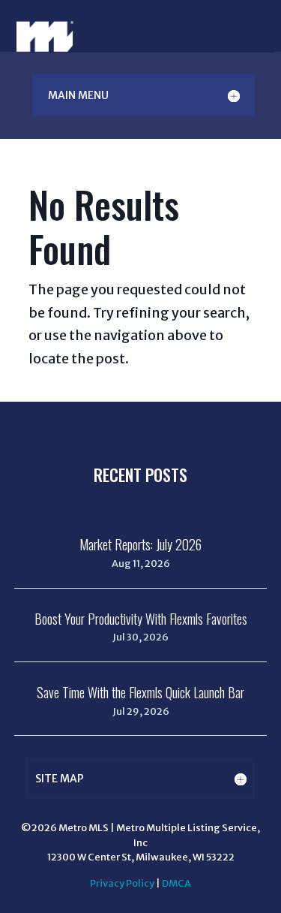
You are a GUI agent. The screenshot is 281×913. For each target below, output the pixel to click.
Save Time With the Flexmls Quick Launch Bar (140, 692)
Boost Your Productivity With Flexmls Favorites (140, 618)
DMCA (176, 883)
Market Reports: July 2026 (140, 544)
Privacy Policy (122, 883)
